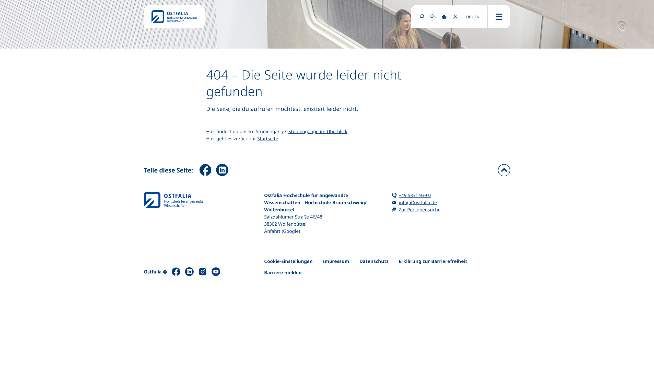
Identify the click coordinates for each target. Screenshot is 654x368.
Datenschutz (374, 261)
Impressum (336, 261)
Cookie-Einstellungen (288, 261)
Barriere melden (283, 272)
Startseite (267, 138)
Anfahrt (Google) (282, 231)
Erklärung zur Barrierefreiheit (433, 261)
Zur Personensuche (419, 209)
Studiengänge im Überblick (317, 131)
